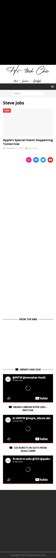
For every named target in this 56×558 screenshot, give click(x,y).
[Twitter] (43, 160)
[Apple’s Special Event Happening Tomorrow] (28, 122)
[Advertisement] (28, 34)
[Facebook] (36, 160)
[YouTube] (50, 160)
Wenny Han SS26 (30, 369)
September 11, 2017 (14, 148)
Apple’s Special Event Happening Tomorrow (28, 142)
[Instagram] (29, 160)
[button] (52, 86)
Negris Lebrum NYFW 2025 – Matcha (30, 408)
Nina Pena (32, 148)
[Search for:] (28, 93)
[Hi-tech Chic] (28, 81)
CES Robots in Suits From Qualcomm (30, 449)
